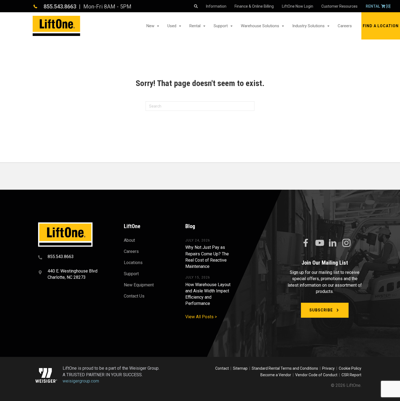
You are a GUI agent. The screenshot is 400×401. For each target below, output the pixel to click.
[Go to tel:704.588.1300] (74, 257)
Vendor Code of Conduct (317, 375)
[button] (380, 25)
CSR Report (351, 375)
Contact (222, 368)
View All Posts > (201, 316)
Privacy (328, 368)
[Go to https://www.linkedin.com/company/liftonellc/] (333, 243)
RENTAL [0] (378, 6)
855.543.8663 (60, 6)
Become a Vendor (275, 375)
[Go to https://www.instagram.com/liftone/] (346, 243)
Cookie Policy (350, 368)
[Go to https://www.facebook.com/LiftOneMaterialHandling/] (305, 243)
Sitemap (241, 368)
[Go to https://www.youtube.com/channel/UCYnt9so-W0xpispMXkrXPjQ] (319, 243)
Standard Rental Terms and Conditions (285, 368)
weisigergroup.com (81, 381)
